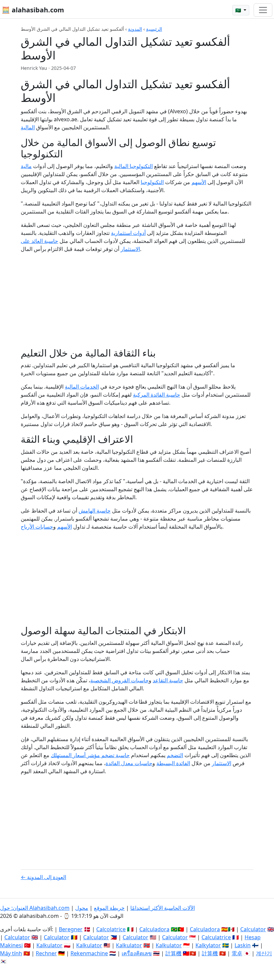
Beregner (71, 929)
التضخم (175, 755)
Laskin (243, 945)
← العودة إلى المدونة (43, 877)
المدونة (135, 29)
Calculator (253, 929)
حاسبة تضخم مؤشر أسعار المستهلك (90, 755)
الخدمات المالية (82, 386)
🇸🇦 (238, 10)
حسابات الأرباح (37, 526)
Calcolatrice (111, 929)
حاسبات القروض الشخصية (119, 680)
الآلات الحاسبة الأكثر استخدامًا (162, 908)
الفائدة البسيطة (173, 763)
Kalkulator (49, 945)
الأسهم (198, 182)
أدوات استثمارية (128, 233)
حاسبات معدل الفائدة (129, 763)
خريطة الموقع (109, 908)
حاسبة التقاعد (168, 680)
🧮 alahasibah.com (33, 9)
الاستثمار (221, 763)
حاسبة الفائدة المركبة (156, 394)
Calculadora (154, 929)
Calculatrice (216, 937)
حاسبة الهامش (95, 510)
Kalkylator (208, 945)
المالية (28, 127)
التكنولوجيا (152, 182)
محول (81, 908)
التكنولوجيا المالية (133, 166)
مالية (26, 166)
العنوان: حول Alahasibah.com (35, 908)
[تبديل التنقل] (263, 10)
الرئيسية (154, 29)
